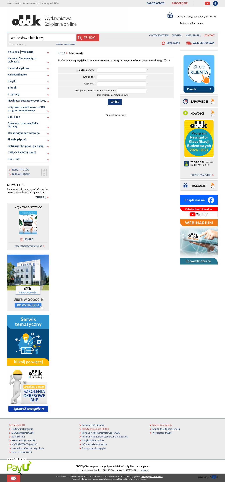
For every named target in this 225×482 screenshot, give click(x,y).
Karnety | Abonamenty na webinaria (22, 60)
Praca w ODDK (18, 425)
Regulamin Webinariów (93, 425)
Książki (12, 81)
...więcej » (144, 470)
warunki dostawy (203, 43)
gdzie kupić (173, 43)
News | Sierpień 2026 (22, 452)
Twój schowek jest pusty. (191, 23)
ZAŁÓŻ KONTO (155, 3)
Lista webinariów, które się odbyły (28, 448)
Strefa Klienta (18, 437)
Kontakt (209, 35)
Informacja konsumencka (94, 444)
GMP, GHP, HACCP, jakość (22, 152)
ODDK (61, 53)
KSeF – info (14, 159)
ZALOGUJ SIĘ (180, 3)
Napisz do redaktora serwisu (166, 429)
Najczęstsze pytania (162, 425)
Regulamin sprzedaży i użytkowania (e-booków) (105, 437)
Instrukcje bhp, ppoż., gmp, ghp (26, 146)
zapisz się (40, 197)
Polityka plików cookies (93, 440)
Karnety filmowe (17, 74)
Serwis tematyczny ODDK (24, 440)
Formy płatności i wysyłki (94, 448)
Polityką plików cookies (152, 476)
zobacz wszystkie (201, 175)
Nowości (197, 113)
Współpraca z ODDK (162, 433)
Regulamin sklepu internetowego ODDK (101, 433)
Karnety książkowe (19, 68)
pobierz (29, 239)
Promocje (198, 185)
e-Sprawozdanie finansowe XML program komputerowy (27, 109)
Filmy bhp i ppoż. (17, 139)
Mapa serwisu (193, 35)
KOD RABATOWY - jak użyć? (24, 444)
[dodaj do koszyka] (186, 163)
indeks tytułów (20, 170)
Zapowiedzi (199, 101)
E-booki (12, 87)
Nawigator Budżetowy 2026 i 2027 (27, 100)
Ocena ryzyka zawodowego (24, 133)
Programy (14, 94)
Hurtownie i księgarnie (22, 429)
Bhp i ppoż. (14, 116)
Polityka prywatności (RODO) (95, 429)
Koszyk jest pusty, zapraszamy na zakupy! (196, 16)
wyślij (115, 101)
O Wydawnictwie (158, 35)
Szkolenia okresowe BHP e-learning (24, 125)
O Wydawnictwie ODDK (23, 433)
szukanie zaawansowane (65, 44)
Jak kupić (177, 35)
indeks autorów (21, 174)
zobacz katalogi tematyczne (28, 246)
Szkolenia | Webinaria (20, 52)
